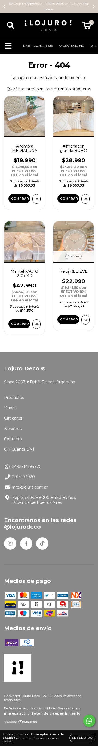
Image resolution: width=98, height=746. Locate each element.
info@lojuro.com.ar (30, 487)
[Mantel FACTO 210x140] (36, 324)
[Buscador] (10, 25)
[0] (86, 26)
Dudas (10, 407)
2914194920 (23, 476)
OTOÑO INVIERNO (71, 45)
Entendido (82, 738)
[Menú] (8, 46)
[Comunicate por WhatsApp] (89, 721)
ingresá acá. (15, 713)
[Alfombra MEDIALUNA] (36, 199)
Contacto (13, 438)
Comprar (20, 198)
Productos (14, 397)
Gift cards (13, 418)
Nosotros (13, 428)
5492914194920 (27, 466)
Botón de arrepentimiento (56, 713)
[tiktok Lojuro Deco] (42, 543)
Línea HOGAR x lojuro (38, 45)
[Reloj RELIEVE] (85, 320)
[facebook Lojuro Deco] (26, 543)
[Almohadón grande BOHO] (85, 199)
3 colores (73, 256)
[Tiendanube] (21, 722)
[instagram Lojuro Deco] (10, 543)
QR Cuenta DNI (19, 449)
